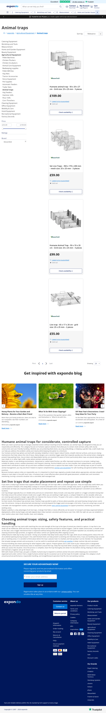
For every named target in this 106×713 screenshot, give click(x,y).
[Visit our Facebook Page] (75, 634)
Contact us (60, 606)
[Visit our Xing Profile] (82, 634)
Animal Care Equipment (11, 65)
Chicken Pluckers (9, 60)
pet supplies (68, 541)
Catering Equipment (9, 41)
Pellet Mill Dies (8, 71)
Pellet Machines (8, 57)
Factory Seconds (8, 116)
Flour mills (6, 98)
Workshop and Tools (10, 44)
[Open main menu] (7, 12)
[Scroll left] (3, 17)
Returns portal (60, 613)
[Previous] (39, 363)
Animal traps (7, 90)
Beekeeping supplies (10, 68)
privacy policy (66, 591)
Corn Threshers (8, 100)
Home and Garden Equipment (13, 49)
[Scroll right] (102, 17)
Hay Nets (6, 74)
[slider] (2, 128)
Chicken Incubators (9, 63)
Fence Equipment (9, 79)
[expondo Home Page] (4, 33)
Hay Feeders (7, 92)
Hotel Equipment (8, 111)
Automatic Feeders (9, 84)
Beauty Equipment (9, 52)
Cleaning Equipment (9, 103)
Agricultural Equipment (11, 55)
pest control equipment (60, 505)
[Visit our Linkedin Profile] (79, 634)
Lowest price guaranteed (60, 101)
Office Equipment (8, 106)
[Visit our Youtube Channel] (71, 634)
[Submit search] (60, 6)
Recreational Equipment (11, 114)
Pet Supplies (7, 82)
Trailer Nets (6, 87)
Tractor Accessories (10, 76)
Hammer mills (7, 95)
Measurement (7, 47)
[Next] (46, 363)
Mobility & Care (8, 108)
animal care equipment (63, 468)
